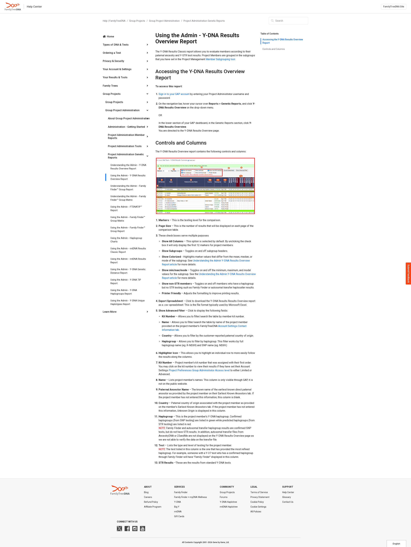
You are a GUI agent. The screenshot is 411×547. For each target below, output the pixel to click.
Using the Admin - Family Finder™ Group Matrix (127, 219)
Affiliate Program (152, 506)
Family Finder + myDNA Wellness (190, 497)
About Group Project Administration (129, 118)
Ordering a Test (112, 52)
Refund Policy (151, 502)
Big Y (176, 506)
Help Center (288, 492)
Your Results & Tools (115, 77)
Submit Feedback (408, 274)
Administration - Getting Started (126, 126)
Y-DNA (177, 502)
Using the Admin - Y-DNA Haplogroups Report (123, 292)
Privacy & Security (113, 61)
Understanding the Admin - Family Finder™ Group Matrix (128, 198)
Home (110, 36)
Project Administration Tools (125, 146)
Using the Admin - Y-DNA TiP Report (125, 281)
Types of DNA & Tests (116, 44)
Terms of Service (259, 492)
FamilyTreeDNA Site (393, 6)
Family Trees (110, 85)
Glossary (286, 497)
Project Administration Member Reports (126, 136)
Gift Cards (179, 516)
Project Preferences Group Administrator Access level (199, 370)
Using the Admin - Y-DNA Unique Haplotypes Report (127, 302)
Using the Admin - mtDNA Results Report (128, 260)
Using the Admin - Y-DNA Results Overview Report (127, 177)
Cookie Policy (257, 502)
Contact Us (287, 502)
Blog (146, 492)
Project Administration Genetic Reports (204, 20)
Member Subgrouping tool (220, 59)
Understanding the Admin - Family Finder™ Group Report (128, 187)
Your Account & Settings (117, 69)
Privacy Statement (259, 497)
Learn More (109, 311)
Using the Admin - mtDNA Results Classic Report (128, 250)
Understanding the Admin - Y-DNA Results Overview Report (128, 167)
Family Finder (181, 492)
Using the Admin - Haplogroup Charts (126, 240)
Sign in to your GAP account (174, 94)
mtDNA (178, 511)
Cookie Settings (258, 506)
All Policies (255, 511)
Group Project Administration (164, 20)
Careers (148, 497)
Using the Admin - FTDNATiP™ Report (126, 208)
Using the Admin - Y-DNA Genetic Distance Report (128, 271)
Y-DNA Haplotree (228, 502)
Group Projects (137, 20)
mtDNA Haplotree (229, 506)
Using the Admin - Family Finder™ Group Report (127, 229)
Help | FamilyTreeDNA (114, 20)
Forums (223, 497)
